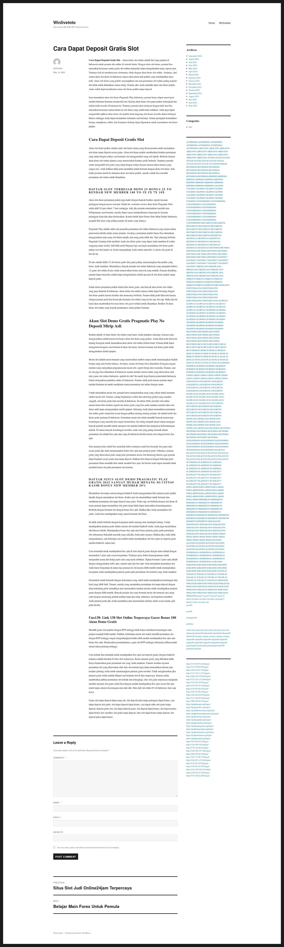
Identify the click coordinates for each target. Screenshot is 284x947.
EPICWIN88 (214, 247)
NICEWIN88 (214, 428)
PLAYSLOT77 (215, 471)
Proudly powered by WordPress (78, 933)
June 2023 (193, 102)
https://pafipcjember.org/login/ (198, 719)
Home (212, 23)
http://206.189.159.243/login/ (198, 676)
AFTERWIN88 (192, 142)
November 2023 (195, 87)
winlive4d (190, 630)
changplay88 (191, 617)
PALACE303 (220, 449)
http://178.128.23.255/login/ (198, 775)
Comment (59, 757)
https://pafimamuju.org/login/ (198, 704)
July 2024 (193, 62)
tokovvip (190, 599)
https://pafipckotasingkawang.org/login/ (202, 713)
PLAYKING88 (192, 462)
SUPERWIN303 (192, 552)
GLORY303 (223, 300)
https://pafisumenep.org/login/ (198, 716)
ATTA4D (210, 157)
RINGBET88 (216, 512)
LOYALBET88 (192, 381)
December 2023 (195, 84)
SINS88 (216, 533)
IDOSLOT (196, 350)
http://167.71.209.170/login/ (198, 757)
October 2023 (194, 90)
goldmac (189, 623)
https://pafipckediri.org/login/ (198, 707)
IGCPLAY (216, 356)
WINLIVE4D (222, 580)
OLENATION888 (193, 440)
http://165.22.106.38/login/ (197, 691)
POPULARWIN (192, 487)
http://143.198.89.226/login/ (198, 698)
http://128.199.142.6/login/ (197, 744)
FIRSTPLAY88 (203, 266)
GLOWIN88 (211, 310)
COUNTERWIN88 (203, 201)
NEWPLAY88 (191, 418)
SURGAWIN (217, 561)
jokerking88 (191, 645)
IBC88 (200, 344)
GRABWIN (220, 319)
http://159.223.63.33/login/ (197, 741)
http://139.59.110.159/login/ (198, 766)
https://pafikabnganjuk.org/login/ (199, 729)
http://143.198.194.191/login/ (198, 769)
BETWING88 (222, 163)
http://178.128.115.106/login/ (198, 679)
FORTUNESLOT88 (221, 285)
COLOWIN (218, 185)
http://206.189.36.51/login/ (197, 701)
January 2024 (194, 80)
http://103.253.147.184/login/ (198, 760)
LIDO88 (189, 375)
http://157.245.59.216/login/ (198, 663)
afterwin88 (199, 633)
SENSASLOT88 (214, 521)
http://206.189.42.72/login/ (197, 754)
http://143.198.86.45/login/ (197, 667)
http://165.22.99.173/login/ (197, 670)
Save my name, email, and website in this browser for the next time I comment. (88, 847)
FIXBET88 (190, 278)
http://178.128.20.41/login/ (197, 747)
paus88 (189, 605)
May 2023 (193, 105)
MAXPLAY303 (192, 393)
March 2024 (194, 74)
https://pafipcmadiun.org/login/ (199, 722)
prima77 (200, 595)
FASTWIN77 (222, 257)
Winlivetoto (64, 22)
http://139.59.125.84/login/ (197, 763)
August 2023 (194, 96)
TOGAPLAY (222, 571)
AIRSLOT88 (204, 148)
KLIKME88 (225, 362)
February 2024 (194, 77)
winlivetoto (57, 68)
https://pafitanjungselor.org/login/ (200, 726)
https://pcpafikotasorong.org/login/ (200, 710)
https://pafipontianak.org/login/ (199, 735)
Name (57, 802)
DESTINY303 (216, 235)
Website (58, 832)
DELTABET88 (207, 223)
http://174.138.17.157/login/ (198, 673)
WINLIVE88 (224, 586)
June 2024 (193, 65)
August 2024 (194, 59)
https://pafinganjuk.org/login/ (198, 738)
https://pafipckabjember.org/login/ (200, 732)
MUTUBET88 (217, 403)
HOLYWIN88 (191, 331)
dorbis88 (221, 645)
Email (57, 817)
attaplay (198, 636)
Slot (190, 127)
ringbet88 (190, 639)
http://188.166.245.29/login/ (198, 694)
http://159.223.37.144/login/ (198, 685)
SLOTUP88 (217, 540)
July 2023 (193, 99)
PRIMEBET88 (205, 499)
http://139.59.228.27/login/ (197, 688)
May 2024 (193, 68)
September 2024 (195, 56)
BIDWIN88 (213, 176)
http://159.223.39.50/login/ (197, 682)
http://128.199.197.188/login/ (198, 750)
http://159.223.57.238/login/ (198, 772)
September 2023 (195, 93)
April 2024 (193, 71)
